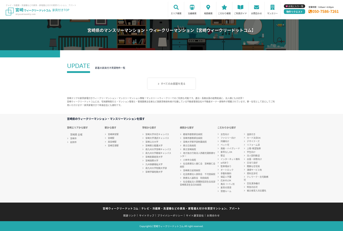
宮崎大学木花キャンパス (157, 134)
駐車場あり (226, 166)
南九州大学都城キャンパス (158, 152)
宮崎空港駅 (113, 145)
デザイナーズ (253, 141)
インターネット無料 (230, 159)
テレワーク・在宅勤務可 (256, 178)
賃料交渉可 (252, 173)
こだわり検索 (224, 13)
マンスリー (272, 13)
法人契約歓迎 (253, 155)
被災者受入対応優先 (256, 190)
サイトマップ (147, 215)
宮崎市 (73, 138)
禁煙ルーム (226, 191)
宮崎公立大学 (151, 141)
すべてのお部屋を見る (173, 83)
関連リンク (129, 215)
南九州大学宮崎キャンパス (158, 149)
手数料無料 (226, 173)
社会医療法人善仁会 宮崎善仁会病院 (197, 165)
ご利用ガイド (240, 13)
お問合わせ (256, 13)
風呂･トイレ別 (228, 183)
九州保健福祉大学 (154, 164)
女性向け (225, 134)
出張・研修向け (254, 159)
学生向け (251, 151)
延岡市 (73, 142)
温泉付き (251, 134)
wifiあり (224, 162)
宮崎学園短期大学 (154, 171)
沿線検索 (192, 13)
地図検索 (208, 13)
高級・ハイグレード (230, 148)
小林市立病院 (189, 159)
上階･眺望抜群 (254, 148)
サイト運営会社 (195, 215)
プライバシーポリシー (170, 215)
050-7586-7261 (325, 11)
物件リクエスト (294, 11)
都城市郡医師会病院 (192, 134)
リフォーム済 (253, 144)
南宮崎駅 (112, 141)
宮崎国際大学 (151, 160)
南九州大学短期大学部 (156, 167)
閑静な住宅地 (253, 166)
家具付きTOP (60, 10)
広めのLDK (226, 180)
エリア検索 (176, 13)
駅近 (223, 155)
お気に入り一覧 (295, 6)
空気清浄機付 (253, 183)
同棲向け (225, 141)
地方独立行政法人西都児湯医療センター (197, 154)
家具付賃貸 (226, 187)
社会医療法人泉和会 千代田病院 (199, 174)
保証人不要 (226, 176)
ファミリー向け (228, 137)
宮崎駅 (111, 137)
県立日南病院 (189, 145)
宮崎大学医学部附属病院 (195, 141)
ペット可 (225, 144)
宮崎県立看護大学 (154, 145)
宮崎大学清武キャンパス (157, 137)
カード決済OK (254, 137)
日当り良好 (252, 162)
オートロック (227, 169)
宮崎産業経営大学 (154, 156)
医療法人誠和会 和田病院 (196, 177)
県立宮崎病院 (189, 149)
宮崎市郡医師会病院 (192, 137)
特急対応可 (252, 186)
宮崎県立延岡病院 (191, 170)
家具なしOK (226, 151)
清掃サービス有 (254, 169)
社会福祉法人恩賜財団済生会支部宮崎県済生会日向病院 (197, 183)
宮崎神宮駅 (113, 134)
